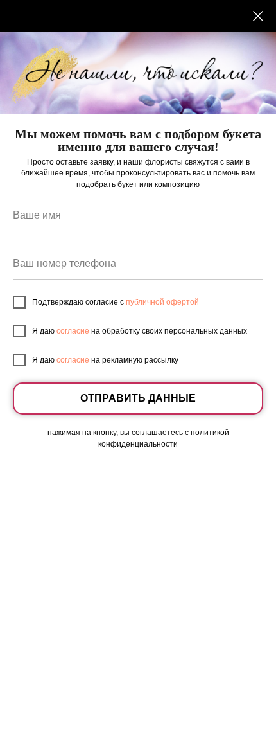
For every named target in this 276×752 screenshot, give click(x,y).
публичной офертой (162, 302)
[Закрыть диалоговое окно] (258, 16)
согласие (72, 331)
